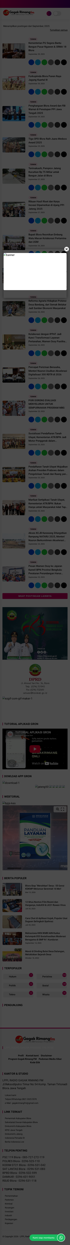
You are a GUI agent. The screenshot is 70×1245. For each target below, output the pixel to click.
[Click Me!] (61, 1238)
